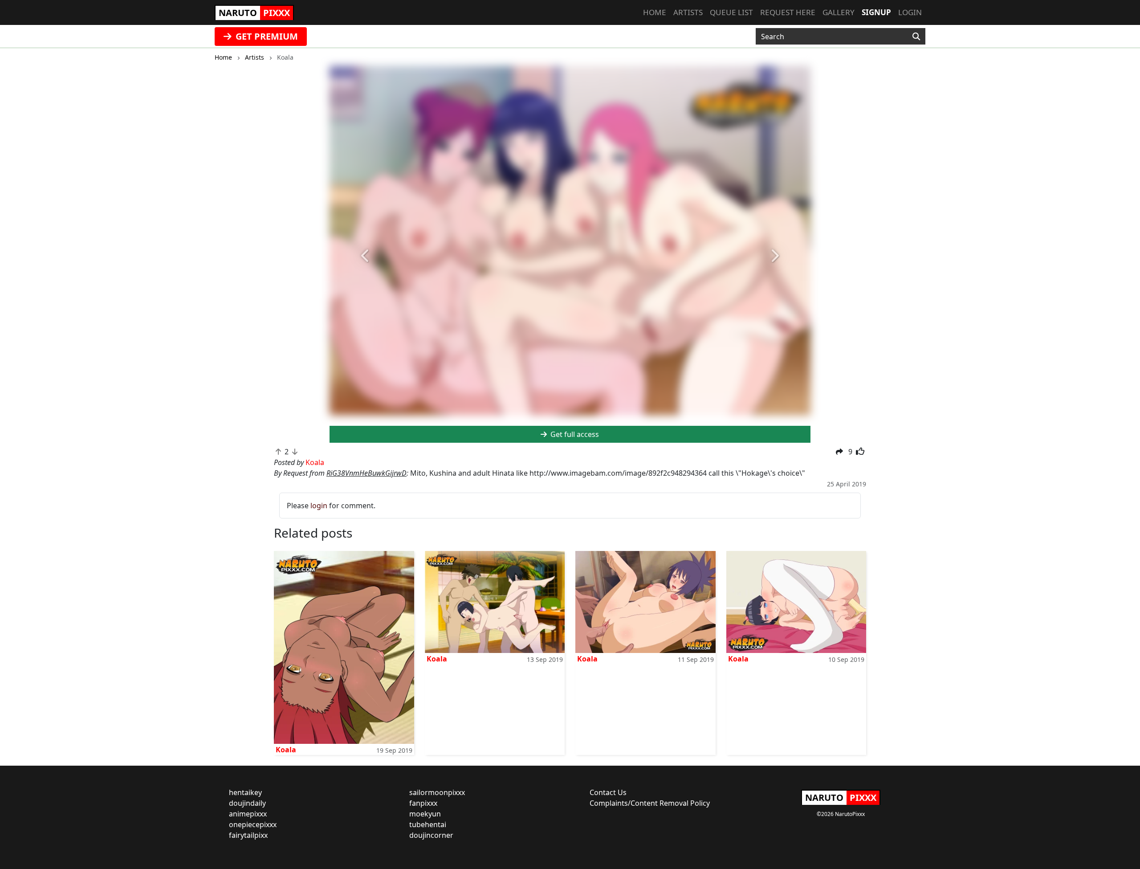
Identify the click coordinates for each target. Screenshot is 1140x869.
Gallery (838, 12)
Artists (688, 12)
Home (654, 12)
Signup (876, 12)
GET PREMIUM (265, 36)
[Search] (916, 36)
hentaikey (245, 792)
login (318, 505)
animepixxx (248, 814)
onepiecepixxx (253, 824)
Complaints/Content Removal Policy (650, 803)
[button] (366, 256)
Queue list (731, 12)
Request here (787, 12)
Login (910, 12)
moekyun (425, 814)
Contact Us (608, 792)
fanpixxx (423, 803)
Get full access (574, 434)
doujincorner (431, 835)
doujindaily (247, 803)
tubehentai (427, 824)
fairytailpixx (248, 835)
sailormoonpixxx (437, 792)
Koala (286, 750)
